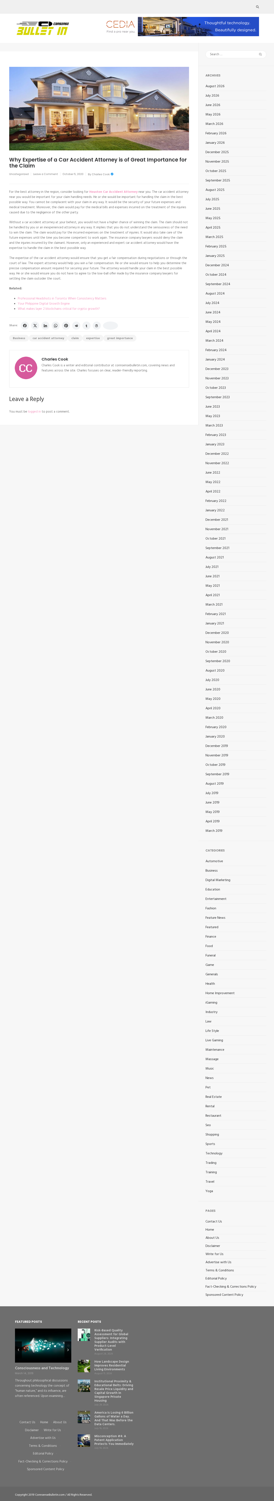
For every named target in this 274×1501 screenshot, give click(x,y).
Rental (210, 1106)
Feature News (215, 918)
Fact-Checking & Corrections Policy (231, 1287)
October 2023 (216, 388)
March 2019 (214, 831)
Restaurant (213, 1115)
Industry (211, 1012)
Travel (210, 1181)
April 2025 (213, 227)
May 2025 (213, 218)
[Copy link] (110, 326)
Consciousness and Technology (42, 1368)
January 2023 (215, 444)
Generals (212, 974)
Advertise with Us (218, 1262)
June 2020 (213, 689)
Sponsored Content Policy (224, 1295)
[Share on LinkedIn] (45, 326)
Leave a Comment (45, 174)
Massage (212, 1059)
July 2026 (212, 95)
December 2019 (217, 746)
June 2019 (212, 802)
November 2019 (217, 755)
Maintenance (215, 1050)
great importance (120, 338)
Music (210, 1068)
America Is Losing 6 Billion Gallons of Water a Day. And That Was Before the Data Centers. (113, 1418)
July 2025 (212, 199)
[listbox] (43, 1371)
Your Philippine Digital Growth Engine (44, 303)
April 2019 (213, 821)
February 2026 (216, 133)
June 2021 (212, 576)
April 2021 (213, 595)
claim (75, 338)
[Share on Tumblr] (86, 326)
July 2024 (212, 303)
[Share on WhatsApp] (56, 326)
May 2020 (213, 699)
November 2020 (217, 642)
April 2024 (213, 331)
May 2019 (213, 812)
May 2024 (213, 322)
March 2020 (214, 717)
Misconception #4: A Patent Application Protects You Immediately (114, 1440)
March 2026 (214, 124)
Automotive (214, 861)
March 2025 (214, 237)
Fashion (211, 908)
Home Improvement (220, 993)
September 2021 (217, 548)
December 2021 (217, 520)
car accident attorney (48, 338)
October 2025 (216, 171)
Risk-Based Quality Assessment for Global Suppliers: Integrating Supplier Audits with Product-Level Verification (111, 1340)
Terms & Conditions (220, 1270)
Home (210, 1230)
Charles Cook (101, 174)
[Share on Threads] (97, 326)
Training (211, 1172)
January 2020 (215, 736)
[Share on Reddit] (76, 326)
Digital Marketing (218, 880)
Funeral (211, 955)
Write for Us (214, 1254)
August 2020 (215, 670)
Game (210, 965)
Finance (211, 936)
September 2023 (218, 397)
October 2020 (216, 651)
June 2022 (213, 472)
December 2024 (217, 265)
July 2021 (212, 567)
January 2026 (215, 143)
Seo (208, 1125)
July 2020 (212, 680)
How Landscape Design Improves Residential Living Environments (111, 1365)
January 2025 (215, 256)
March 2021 (214, 604)
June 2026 (213, 105)
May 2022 (213, 482)
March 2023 (214, 425)
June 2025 (213, 209)
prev (18, 1350)
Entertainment (216, 899)
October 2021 (215, 538)
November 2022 (217, 463)
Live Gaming (214, 1040)
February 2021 (216, 614)
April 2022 (213, 491)
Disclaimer (213, 1246)
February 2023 (216, 435)
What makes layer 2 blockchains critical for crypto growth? (59, 308)
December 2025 (217, 152)
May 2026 (213, 114)
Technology (214, 1153)
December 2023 (217, 369)
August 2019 (215, 783)
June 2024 (213, 312)
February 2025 (216, 246)
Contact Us (214, 1221)
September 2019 (217, 774)
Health (210, 984)
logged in (34, 411)
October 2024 (216, 274)
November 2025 (217, 161)
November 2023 (217, 378)
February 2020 (216, 727)
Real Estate (214, 1097)
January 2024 (215, 359)
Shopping (212, 1134)
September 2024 (218, 284)
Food (209, 946)
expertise (93, 338)
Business (19, 338)
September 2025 (218, 180)
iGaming (211, 1002)
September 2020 (218, 661)
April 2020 (213, 708)
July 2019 (212, 793)
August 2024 (215, 293)
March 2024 (214, 340)
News (210, 1078)
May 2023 (213, 416)
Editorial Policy (216, 1278)
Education (213, 889)
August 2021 (215, 557)
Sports (210, 1144)
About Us (212, 1238)
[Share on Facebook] (25, 326)
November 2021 (217, 529)
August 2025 (215, 190)
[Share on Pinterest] (66, 326)
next (67, 1350)
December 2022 (217, 454)
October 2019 (215, 765)
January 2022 (215, 510)
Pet (208, 1087)
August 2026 (215, 86)
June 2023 (213, 406)
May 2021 (213, 586)
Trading (211, 1163)
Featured (212, 927)
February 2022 (216, 501)
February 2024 (216, 350)
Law (208, 1021)
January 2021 (215, 623)
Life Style (212, 1031)
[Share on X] (35, 326)
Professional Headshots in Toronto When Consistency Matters (62, 298)
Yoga (209, 1191)
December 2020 (217, 633)
